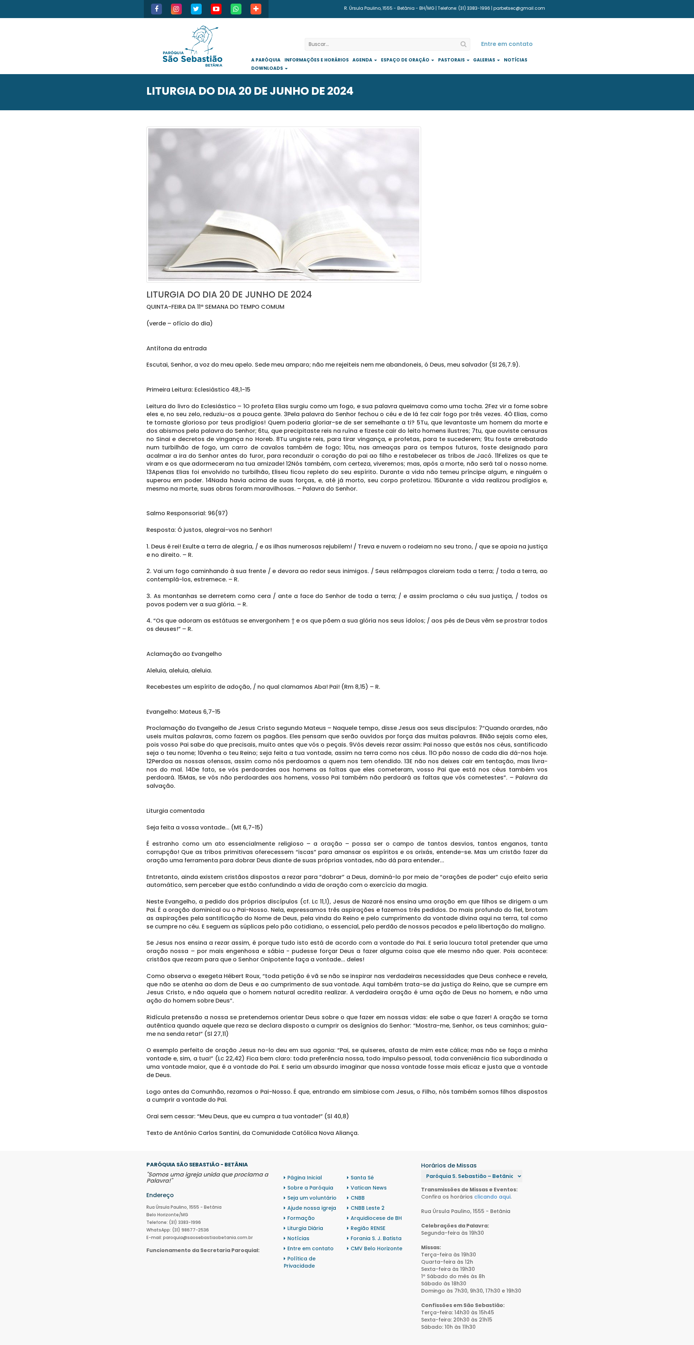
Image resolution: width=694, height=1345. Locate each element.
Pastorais (452, 60)
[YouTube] (216, 9)
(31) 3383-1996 (474, 8)
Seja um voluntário (312, 1197)
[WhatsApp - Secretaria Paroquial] (236, 9)
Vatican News (369, 1187)
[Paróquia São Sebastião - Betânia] (192, 46)
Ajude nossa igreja (311, 1208)
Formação (301, 1218)
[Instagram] (176, 9)
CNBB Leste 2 (368, 1208)
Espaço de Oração (405, 60)
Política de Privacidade (300, 1262)
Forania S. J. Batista (376, 1238)
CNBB (358, 1197)
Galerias (484, 60)
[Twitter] (196, 9)
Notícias (515, 60)
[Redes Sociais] (255, 9)
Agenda (362, 60)
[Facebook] (156, 9)
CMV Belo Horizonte (376, 1248)
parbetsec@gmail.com (519, 8)
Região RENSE (368, 1228)
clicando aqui (492, 1196)
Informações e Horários (316, 60)
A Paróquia (265, 60)
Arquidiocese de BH (376, 1218)
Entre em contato (507, 44)
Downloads (267, 68)
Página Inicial (304, 1177)
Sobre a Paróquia (310, 1187)
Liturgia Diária (305, 1228)
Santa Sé (362, 1177)
